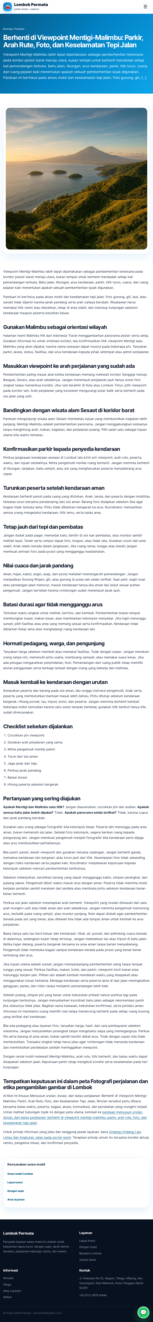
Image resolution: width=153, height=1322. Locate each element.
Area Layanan (12, 1290)
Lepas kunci (15, 1182)
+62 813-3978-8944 (93, 1295)
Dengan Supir (88, 1247)
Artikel (7, 1297)
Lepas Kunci (87, 1240)
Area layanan (16, 1199)
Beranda (8, 28)
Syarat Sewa (87, 1259)
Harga (7, 1284)
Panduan (20, 28)
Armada (8, 1278)
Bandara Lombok (90, 1253)
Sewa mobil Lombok (20, 1173)
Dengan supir (15, 1190)
